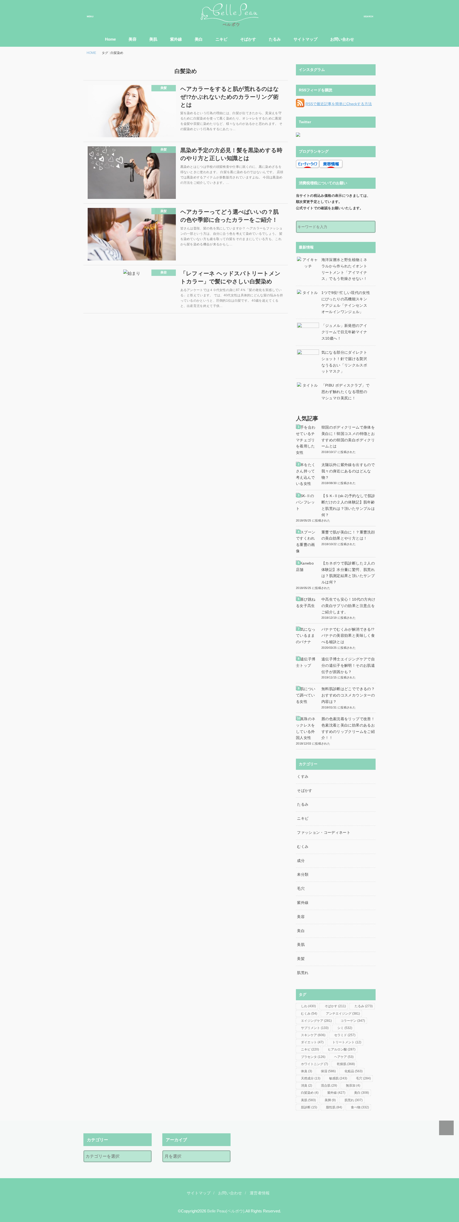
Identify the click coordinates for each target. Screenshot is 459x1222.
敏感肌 (338, 1078)
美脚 (330, 1100)
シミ (344, 1028)
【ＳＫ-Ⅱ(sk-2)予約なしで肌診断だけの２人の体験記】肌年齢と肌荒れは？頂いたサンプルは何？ (348, 505)
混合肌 (329, 1085)
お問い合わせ (342, 39)
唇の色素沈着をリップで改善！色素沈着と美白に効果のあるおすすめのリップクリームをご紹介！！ (348, 728)
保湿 (328, 1071)
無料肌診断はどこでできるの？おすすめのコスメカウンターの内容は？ (348, 695)
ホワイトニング (314, 1064)
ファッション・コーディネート (323, 832)
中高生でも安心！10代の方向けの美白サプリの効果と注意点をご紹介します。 (348, 605)
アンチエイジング (343, 1013)
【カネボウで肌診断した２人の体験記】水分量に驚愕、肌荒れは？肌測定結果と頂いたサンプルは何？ (348, 572)
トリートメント (346, 1042)
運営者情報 (260, 1193)
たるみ (275, 39)
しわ (308, 1006)
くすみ (302, 776)
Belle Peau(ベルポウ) (225, 1211)
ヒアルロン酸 (341, 1049)
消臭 (306, 1085)
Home (110, 39)
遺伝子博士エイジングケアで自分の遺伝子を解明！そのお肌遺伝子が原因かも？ (348, 665)
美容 (133, 39)
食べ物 (360, 1107)
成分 (301, 860)
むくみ (302, 846)
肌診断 (309, 1107)
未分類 (302, 874)
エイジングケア (316, 1021)
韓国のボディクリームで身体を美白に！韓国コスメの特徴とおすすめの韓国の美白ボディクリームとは (348, 436)
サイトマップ (305, 39)
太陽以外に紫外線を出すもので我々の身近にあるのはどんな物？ (348, 471)
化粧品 (354, 1071)
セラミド (344, 1035)
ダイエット (312, 1042)
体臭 (306, 1071)
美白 (199, 39)
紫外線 (176, 39)
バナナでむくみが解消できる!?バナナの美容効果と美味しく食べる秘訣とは (348, 635)
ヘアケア (344, 1057)
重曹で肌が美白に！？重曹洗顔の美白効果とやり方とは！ (348, 535)
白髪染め (309, 1093)
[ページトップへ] (446, 1128)
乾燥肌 (346, 1064)
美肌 (153, 39)
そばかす (248, 39)
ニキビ (221, 39)
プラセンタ (313, 1057)
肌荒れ (302, 973)
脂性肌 (334, 1107)
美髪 (301, 958)
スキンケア (313, 1035)
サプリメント (315, 1028)
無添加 (353, 1085)
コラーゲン (353, 1021)
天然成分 (310, 1078)
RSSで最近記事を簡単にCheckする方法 (338, 104)
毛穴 (301, 888)
